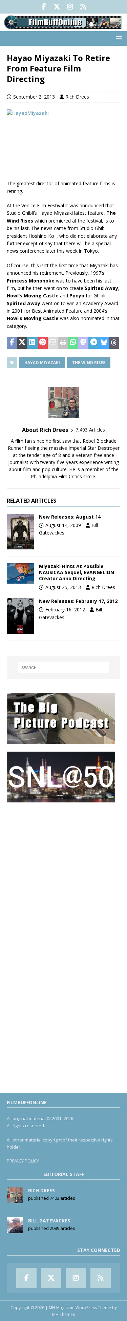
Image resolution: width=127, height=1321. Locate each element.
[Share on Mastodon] (83, 343)
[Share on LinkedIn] (32, 343)
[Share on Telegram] (93, 343)
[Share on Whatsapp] (73, 343)
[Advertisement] (63, 873)
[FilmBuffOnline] (63, 27)
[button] (117, 38)
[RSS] (83, 7)
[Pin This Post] (43, 343)
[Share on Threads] (114, 343)
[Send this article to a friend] (53, 343)
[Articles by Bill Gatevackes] (15, 1229)
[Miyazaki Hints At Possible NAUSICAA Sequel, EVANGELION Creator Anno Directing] (20, 573)
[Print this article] (63, 343)
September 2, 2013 (34, 96)
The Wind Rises (88, 362)
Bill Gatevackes (49, 1220)
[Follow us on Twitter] (57, 7)
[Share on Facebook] (12, 343)
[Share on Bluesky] (104, 343)
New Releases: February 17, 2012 (78, 601)
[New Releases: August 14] (20, 531)
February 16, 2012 (65, 609)
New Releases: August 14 (70, 516)
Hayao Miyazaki (42, 362)
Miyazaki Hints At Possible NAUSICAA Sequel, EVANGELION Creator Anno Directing (76, 572)
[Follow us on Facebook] (44, 7)
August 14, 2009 (63, 525)
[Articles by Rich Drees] (15, 1199)
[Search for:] (64, 667)
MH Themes (63, 1314)
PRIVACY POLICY (23, 1161)
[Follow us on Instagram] (70, 7)
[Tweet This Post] (22, 343)
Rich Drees (77, 96)
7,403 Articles (90, 429)
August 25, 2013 (63, 587)
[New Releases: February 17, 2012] (20, 616)
